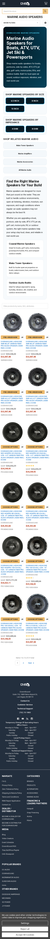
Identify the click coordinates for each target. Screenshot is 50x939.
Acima (29, 816)
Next (30, 663)
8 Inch (35, 101)
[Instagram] (32, 719)
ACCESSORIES (32, 793)
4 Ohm (15, 129)
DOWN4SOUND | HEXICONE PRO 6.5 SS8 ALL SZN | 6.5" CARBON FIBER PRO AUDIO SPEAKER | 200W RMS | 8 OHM (37, 626)
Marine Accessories (25, 162)
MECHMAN (6, 898)
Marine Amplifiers (25, 154)
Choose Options (10, 447)
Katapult (30, 809)
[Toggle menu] (3, 3)
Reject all (25, 929)
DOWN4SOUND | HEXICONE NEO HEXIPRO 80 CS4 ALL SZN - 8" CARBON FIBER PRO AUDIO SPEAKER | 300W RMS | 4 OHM (37, 515)
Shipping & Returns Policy (12, 793)
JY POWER (6, 906)
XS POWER (6, 902)
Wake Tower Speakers (25, 145)
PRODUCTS (31, 785)
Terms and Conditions (10, 797)
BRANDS (30, 781)
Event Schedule (8, 842)
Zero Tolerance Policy (10, 789)
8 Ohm (35, 129)
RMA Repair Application (11, 801)
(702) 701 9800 (25, 712)
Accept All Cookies (25, 934)
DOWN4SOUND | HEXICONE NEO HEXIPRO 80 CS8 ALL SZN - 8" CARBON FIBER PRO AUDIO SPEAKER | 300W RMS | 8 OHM (12, 515)
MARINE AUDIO (33, 797)
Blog (4, 835)
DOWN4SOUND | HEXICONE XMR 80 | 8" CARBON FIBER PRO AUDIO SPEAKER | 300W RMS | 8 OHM (37, 345)
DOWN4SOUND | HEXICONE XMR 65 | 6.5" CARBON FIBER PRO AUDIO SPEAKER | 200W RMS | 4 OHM (37, 399)
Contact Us (6, 805)
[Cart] (46, 3)
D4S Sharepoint (8, 854)
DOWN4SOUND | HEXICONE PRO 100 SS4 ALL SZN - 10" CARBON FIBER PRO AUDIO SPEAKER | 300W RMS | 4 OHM (37, 569)
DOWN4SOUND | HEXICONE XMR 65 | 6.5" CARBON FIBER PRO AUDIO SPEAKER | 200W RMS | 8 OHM (12, 399)
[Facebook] (18, 719)
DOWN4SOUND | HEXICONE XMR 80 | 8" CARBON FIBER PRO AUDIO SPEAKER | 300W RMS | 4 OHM (12, 345)
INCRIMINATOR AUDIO (10, 877)
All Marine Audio (25, 170)
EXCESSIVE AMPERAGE (11, 894)
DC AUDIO (6, 870)
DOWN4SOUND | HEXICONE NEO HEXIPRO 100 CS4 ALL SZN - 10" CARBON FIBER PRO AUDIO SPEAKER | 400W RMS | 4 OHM (12, 570)
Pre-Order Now (10, 337)
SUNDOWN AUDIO (9, 881)
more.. (4, 885)
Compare (22, 337)
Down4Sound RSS (9, 846)
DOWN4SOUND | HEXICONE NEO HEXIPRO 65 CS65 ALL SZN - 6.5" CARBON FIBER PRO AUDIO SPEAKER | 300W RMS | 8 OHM (12, 455)
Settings (25, 923)
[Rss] (27, 719)
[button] (45, 22)
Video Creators (7, 838)
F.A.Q (4, 781)
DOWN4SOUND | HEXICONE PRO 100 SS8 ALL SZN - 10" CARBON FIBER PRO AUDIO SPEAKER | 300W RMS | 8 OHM (12, 626)
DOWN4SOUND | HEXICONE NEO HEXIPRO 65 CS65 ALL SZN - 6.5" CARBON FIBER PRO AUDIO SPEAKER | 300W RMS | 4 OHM (37, 455)
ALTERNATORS (32, 789)
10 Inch (15, 109)
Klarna (29, 820)
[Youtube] (23, 719)
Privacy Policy (7, 785)
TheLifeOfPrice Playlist (10, 850)
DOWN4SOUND (8, 873)
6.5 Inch (15, 101)
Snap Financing (33, 813)
